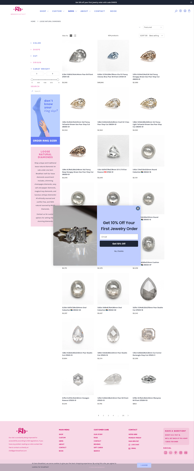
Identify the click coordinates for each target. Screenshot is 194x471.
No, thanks (118, 251)
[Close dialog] (138, 208)
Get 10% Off (118, 243)
